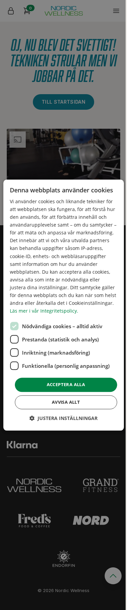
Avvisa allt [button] (66, 402)
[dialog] (63, 305)
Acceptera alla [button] (66, 385)
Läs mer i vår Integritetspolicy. (44, 311)
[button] (63, 418)
